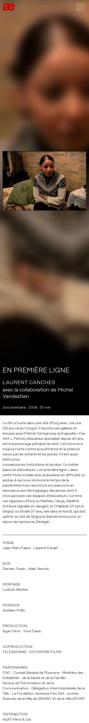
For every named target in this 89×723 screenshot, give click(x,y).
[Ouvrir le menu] (80, 7)
